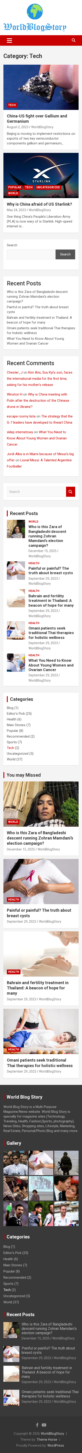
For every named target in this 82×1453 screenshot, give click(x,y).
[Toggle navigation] (9, 40)
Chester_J (15, 372)
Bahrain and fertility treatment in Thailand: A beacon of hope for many (51, 601)
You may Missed (24, 775)
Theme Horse (47, 1439)
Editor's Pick (16, 714)
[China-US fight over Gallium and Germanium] (41, 87)
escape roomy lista (21, 416)
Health (33, 563)
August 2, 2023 (17, 127)
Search (12, 245)
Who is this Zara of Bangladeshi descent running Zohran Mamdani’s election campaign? (37, 296)
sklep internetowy (20, 432)
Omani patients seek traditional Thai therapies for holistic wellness (51, 633)
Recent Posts (24, 513)
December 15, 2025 (42, 551)
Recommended (18, 736)
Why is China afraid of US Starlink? (39, 204)
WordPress (55, 1445)
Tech (12, 105)
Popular (14, 187)
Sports (12, 742)
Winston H (14, 394)
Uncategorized (48, 187)
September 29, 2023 (43, 578)
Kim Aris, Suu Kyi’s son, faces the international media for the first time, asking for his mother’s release (39, 378)
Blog (10, 708)
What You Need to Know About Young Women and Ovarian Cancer (37, 438)
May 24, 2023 (16, 210)
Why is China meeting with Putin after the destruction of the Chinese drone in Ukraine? (38, 400)
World (13, 193)
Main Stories (16, 725)
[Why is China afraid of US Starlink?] (41, 175)
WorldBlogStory (42, 127)
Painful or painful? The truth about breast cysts (50, 570)
